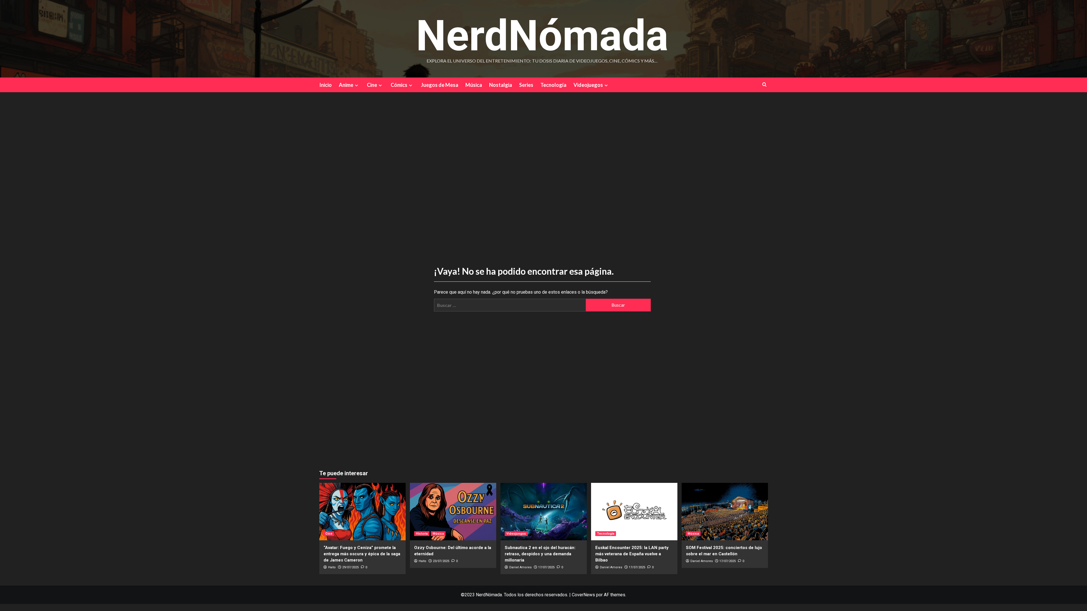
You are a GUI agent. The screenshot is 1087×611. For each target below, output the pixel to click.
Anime (346, 85)
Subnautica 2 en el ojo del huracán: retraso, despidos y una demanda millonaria (540, 554)
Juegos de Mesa (439, 85)
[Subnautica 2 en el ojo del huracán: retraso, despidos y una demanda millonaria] (543, 511)
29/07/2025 (350, 567)
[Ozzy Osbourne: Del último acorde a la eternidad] (453, 511)
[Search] (764, 84)
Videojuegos (588, 85)
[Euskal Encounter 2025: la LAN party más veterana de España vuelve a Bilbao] (634, 511)
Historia (422, 533)
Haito (332, 567)
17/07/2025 (546, 567)
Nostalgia (500, 85)
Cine (372, 85)
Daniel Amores (520, 567)
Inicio (325, 85)
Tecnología (553, 85)
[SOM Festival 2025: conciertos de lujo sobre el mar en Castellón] (725, 511)
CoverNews (583, 594)
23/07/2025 (441, 561)
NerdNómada (542, 36)
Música (473, 85)
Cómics (399, 85)
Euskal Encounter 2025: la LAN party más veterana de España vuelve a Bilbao (632, 554)
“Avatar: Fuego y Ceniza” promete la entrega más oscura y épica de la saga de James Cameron (362, 554)
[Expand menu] (356, 85)
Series (526, 85)
